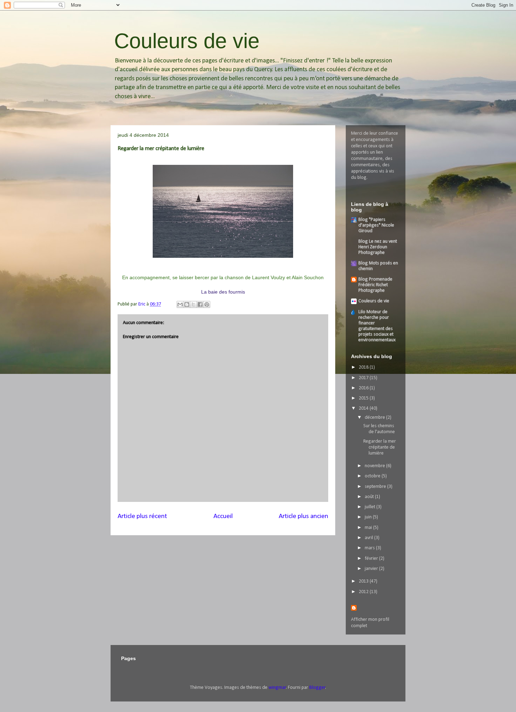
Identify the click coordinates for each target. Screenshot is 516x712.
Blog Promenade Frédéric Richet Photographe (375, 285)
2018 (364, 367)
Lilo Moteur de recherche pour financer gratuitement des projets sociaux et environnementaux (377, 326)
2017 (364, 378)
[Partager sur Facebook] (200, 304)
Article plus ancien (303, 516)
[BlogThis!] (186, 304)
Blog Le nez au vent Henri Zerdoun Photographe (377, 247)
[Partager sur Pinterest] (206, 304)
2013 (364, 581)
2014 (364, 408)
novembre (375, 466)
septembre (376, 486)
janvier (372, 568)
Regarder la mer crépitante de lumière (379, 447)
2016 (364, 388)
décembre (375, 417)
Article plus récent (142, 516)
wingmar (277, 687)
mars (370, 548)
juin (369, 517)
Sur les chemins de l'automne (379, 429)
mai (369, 527)
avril (369, 537)
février (372, 558)
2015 (364, 398)
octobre (373, 476)
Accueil (223, 516)
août (370, 496)
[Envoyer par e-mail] (180, 304)
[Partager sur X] (193, 304)
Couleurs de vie (186, 41)
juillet (370, 507)
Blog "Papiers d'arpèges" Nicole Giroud (376, 225)
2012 (364, 592)
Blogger (317, 687)
